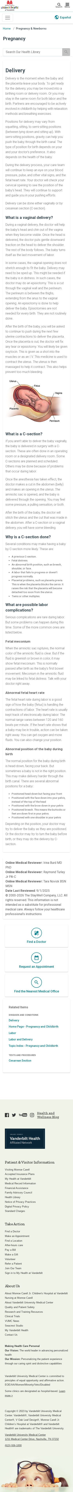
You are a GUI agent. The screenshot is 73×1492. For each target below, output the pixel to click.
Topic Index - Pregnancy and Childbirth (33, 1045)
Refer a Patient (13, 1263)
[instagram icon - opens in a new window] (32, 1115)
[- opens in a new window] (25, 1139)
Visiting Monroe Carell (17, 1169)
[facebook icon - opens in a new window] (7, 1115)
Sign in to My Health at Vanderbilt (24, 1273)
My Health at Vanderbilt (18, 1178)
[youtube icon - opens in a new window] (23, 1115)
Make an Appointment (17, 1236)
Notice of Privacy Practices (20, 1201)
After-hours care (14, 1245)
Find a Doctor (12, 1231)
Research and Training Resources (24, 1311)
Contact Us (11, 1334)
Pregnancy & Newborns (31, 28)
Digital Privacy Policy (17, 1206)
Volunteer (10, 1259)
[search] (32, 52)
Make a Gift (11, 1254)
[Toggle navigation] (7, 18)
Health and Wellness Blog (48, 1115)
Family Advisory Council (18, 1192)
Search (58, 7)
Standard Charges (15, 1211)
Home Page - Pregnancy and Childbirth (33, 1026)
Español (65, 17)
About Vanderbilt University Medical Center (29, 1302)
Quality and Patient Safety (20, 1307)
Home (7, 28)
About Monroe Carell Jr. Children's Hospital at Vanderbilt (36, 1293)
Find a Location (13, 1240)
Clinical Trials (12, 1316)
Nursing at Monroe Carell (19, 1297)
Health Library (12, 1197)
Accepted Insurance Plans (20, 1174)
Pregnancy (14, 38)
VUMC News (12, 1321)
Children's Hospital (9, 5)
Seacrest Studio (14, 1325)
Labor (12, 1033)
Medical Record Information (20, 1183)
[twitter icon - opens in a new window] (14, 1115)
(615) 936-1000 (13, 1445)
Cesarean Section (20, 1060)
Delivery (14, 1020)
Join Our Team (13, 1268)
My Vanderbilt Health (16, 1330)
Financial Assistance (16, 1188)
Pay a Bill (10, 1249)
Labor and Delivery (21, 1039)
